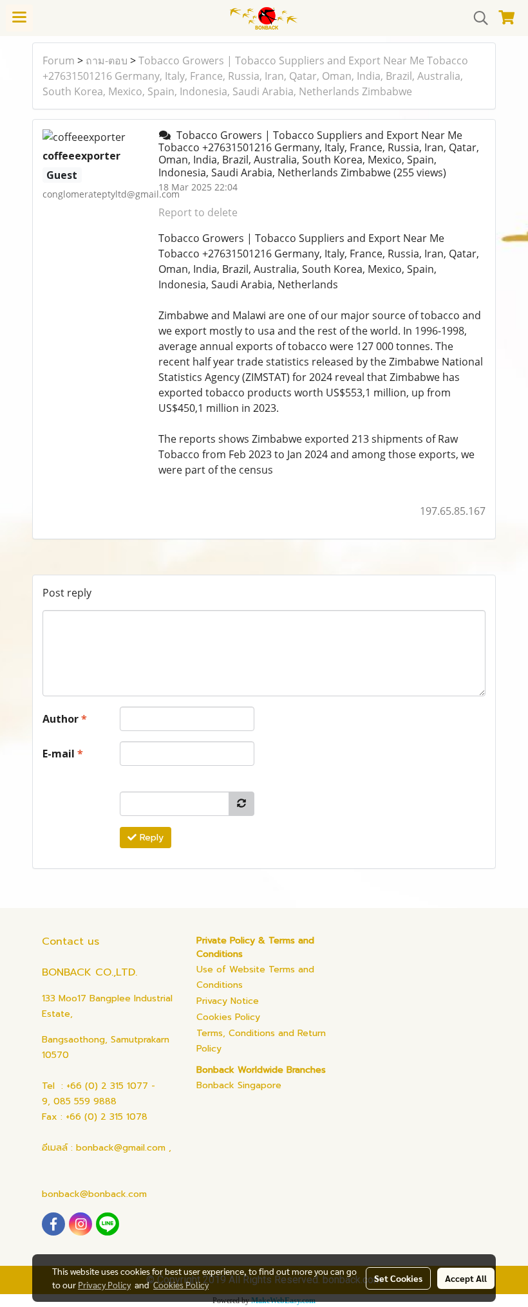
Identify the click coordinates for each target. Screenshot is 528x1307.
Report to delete (198, 212)
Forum (58, 60)
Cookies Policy (228, 1017)
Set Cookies (398, 1278)
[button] (476, 18)
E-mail (62, 753)
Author (64, 719)
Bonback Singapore (238, 1085)
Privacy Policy (104, 1284)
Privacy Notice (227, 1001)
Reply (150, 837)
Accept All (466, 1278)
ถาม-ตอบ (106, 60)
